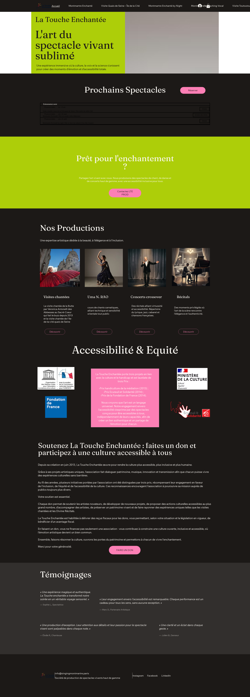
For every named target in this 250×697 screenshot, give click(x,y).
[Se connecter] (200, 6)
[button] (208, 6)
